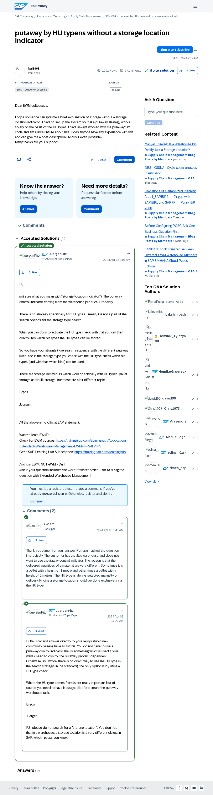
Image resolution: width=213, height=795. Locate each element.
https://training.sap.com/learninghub (100, 452)
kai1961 (33, 68)
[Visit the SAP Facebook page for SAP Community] (179, 788)
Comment (124, 160)
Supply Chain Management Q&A (171, 178)
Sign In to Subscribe (175, 49)
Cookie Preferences (133, 788)
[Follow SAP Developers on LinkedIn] (201, 788)
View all (150, 481)
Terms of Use (30, 788)
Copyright (49, 788)
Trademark (93, 788)
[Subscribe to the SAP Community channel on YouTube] (194, 788)
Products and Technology (52, 16)
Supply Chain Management (86, 16)
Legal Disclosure (71, 788)
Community (39, 6)
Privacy (13, 788)
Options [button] (195, 50)
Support (110, 788)
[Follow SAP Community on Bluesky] (186, 788)
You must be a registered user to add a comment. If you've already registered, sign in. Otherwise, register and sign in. (72, 491)
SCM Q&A (110, 16)
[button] (180, 70)
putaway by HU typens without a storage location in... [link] (150, 16)
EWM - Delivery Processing (32, 89)
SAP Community (24, 16)
